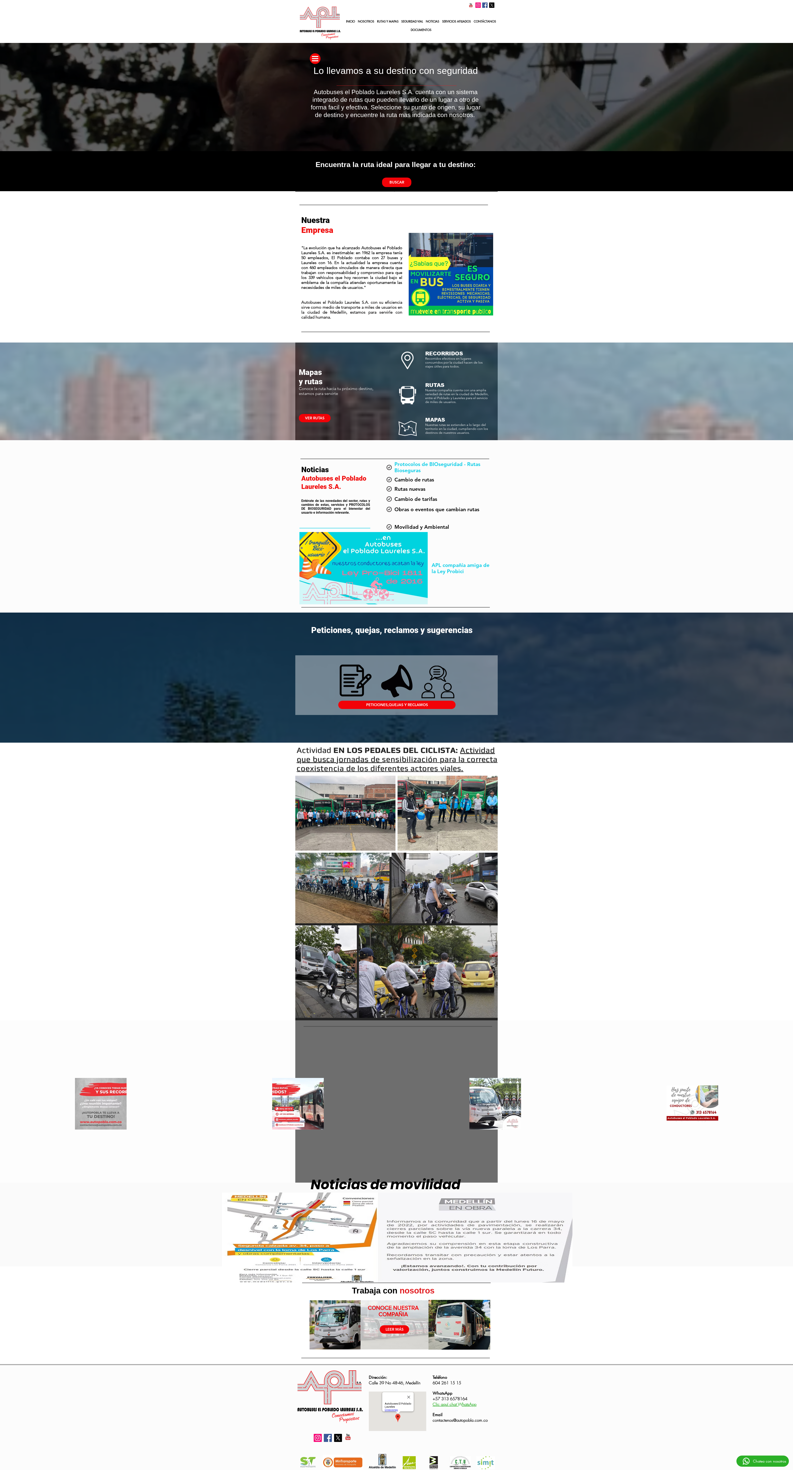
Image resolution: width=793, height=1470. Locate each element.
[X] (491, 5)
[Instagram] (478, 5)
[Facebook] (485, 5)
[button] (456, 21)
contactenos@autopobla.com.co (460, 1420)
